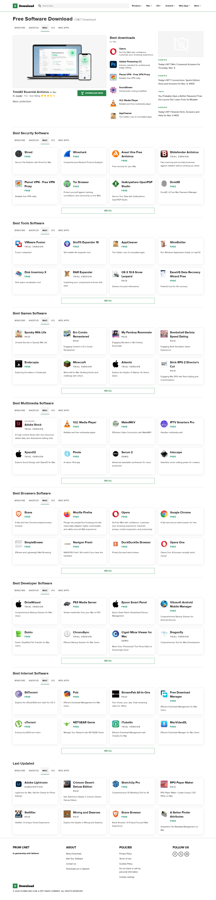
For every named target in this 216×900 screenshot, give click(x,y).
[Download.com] (23, 6)
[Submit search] (39, 6)
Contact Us (71, 864)
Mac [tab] (45, 28)
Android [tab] (34, 28)
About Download (73, 853)
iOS (158, 6)
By (17, 96)
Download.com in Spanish (77, 869)
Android (169, 6)
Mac (148, 6)
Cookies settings (126, 877)
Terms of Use (125, 859)
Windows (136, 6)
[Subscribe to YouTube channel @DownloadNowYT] (186, 854)
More (196, 6)
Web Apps (183, 6)
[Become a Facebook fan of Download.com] (175, 854)
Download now (94, 93)
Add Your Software (74, 859)
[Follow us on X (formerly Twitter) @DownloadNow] (181, 854)
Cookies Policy (126, 864)
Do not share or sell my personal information (130, 870)
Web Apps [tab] (63, 28)
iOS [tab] (53, 28)
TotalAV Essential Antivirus (34, 92)
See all (108, 210)
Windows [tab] (20, 28)
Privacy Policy (125, 853)
